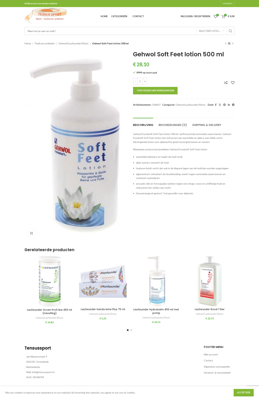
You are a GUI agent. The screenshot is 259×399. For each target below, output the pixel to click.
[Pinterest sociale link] (224, 104)
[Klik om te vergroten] (31, 233)
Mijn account (211, 354)
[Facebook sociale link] (216, 104)
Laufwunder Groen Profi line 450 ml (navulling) (49, 311)
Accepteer (243, 392)
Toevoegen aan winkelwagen (155, 90)
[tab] (143, 123)
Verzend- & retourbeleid (217, 372)
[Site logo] (45, 15)
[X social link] (220, 104)
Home (27, 43)
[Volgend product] (233, 43)
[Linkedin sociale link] (229, 104)
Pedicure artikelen (45, 43)
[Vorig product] (225, 43)
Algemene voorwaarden (217, 366)
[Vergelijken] (225, 82)
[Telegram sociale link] (233, 104)
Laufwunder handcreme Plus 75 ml (103, 309)
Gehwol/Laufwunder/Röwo (73, 43)
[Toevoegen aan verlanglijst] (233, 82)
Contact (208, 360)
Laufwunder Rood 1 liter (210, 309)
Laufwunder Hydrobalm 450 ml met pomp (156, 311)
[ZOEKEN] (230, 31)
